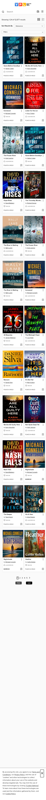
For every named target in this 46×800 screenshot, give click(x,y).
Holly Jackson (31, 427)
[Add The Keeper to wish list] (21, 524)
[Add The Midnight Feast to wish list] (43, 345)
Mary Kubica (31, 382)
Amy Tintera (30, 113)
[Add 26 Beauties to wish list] (21, 345)
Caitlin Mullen (31, 562)
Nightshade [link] (29, 470)
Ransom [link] (6, 380)
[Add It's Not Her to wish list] (43, 389)
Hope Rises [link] (8, 200)
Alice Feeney (31, 517)
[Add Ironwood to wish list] (21, 120)
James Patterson (10, 338)
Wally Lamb (8, 248)
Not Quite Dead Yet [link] (32, 425)
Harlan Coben (9, 68)
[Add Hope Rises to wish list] (21, 210)
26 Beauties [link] (8, 335)
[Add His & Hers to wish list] (43, 524)
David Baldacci (9, 203)
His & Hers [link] (29, 514)
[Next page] (29, 578)
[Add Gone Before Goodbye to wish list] (21, 75)
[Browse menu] (42, 11)
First (18, 583)
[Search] (3, 11)
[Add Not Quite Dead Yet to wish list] (43, 434)
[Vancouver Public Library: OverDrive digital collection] (23, 4)
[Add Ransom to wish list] (21, 389)
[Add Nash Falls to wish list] (21, 479)
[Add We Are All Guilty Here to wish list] (43, 75)
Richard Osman (31, 203)
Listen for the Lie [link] (31, 111)
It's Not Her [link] (29, 380)
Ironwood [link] (7, 111)
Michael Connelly (10, 113)
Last (29, 583)
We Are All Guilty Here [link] (33, 66)
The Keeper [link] (8, 514)
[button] (38, 20)
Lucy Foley (30, 338)
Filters (5, 32)
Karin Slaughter (31, 68)
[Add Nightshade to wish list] (43, 479)
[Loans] (38, 12)
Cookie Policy (10, 794)
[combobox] (18, 11)
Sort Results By (7, 26)
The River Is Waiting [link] (11, 245)
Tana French (9, 517)
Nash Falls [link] (7, 470)
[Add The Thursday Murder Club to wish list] (43, 210)
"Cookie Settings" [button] (32, 786)
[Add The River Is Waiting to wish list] (21, 255)
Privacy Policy (19, 775)
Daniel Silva (9, 382)
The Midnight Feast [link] (32, 335)
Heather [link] (28, 559)
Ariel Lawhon (9, 158)
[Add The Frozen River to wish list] (21, 165)
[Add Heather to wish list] (43, 569)
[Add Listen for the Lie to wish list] (43, 120)
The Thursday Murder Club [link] (33, 200)
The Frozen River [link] (10, 156)
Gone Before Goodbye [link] (12, 66)
